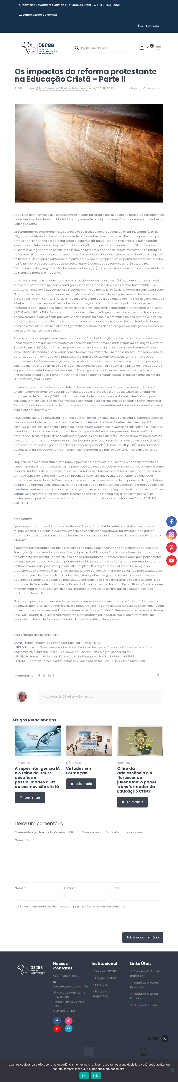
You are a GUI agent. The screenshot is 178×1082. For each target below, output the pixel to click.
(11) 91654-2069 (108, 5)
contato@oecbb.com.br (39, 15)
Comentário (25, 840)
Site (116, 888)
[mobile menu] (158, 48)
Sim (84, 1075)
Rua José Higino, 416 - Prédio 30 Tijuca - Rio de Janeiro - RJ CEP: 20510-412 (69, 1001)
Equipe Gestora (106, 978)
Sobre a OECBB (106, 971)
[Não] (172, 1070)
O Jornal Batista (145, 1005)
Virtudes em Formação (78, 771)
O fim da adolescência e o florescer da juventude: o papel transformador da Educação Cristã (136, 780)
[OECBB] (39, 48)
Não (96, 1075)
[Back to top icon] (89, 1051)
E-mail (70, 888)
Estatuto (101, 985)
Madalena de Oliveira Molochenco (63, 88)
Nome (20, 888)
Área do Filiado (148, 26)
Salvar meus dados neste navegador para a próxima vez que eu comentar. (73, 906)
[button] (164, 1038)
